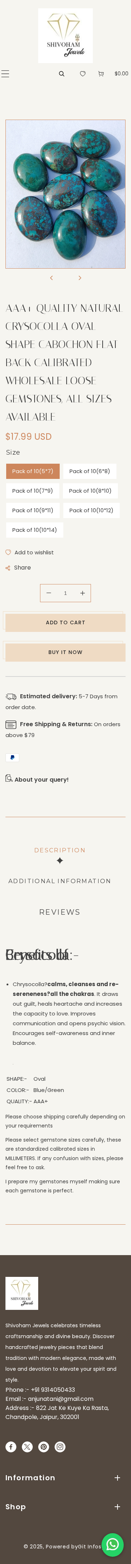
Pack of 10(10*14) (34, 530)
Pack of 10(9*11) (32, 510)
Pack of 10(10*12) (92, 510)
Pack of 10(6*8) (90, 471)
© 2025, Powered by (51, 1546)
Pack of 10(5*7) (32, 471)
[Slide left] (51, 278)
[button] (5, 73)
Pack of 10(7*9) (32, 491)
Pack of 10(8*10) (90, 491)
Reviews (60, 912)
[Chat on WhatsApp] (113, 1545)
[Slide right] (80, 278)
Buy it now (65, 652)
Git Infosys (92, 1546)
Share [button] (22, 567)
